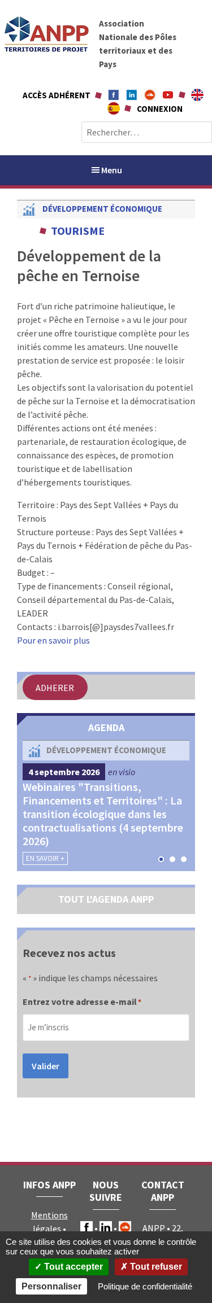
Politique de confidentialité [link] (145, 1286)
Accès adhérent (56, 95)
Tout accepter (72, 1266)
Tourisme (78, 231)
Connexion (160, 108)
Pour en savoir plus (53, 640)
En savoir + (45, 858)
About (197, 95)
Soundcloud (150, 95)
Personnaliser (51, 1286)
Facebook (113, 95)
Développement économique (102, 208)
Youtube (168, 95)
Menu (111, 170)
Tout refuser (155, 1266)
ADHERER (55, 687)
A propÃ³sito (113, 108)
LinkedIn (105, 1227)
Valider (45, 1066)
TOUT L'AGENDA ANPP (106, 899)
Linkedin (132, 95)
